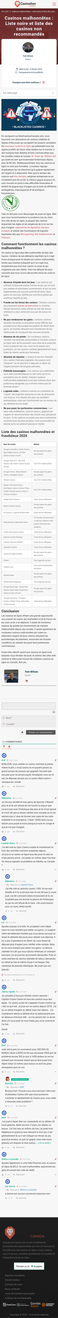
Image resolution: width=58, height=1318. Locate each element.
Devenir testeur (12, 1280)
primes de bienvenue (28, 305)
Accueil (5, 11)
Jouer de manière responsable (20, 1293)
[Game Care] (9, 1305)
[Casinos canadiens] (25, 4)
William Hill (50, 156)
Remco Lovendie (28, 1189)
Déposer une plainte (15, 1275)
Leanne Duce (26, 884)
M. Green (35, 156)
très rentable (20, 176)
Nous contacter (12, 1289)
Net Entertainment (44, 234)
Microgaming (27, 234)
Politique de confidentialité (18, 1298)
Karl (22, 1087)
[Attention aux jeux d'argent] (35, 1305)
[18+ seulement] (23, 1305)
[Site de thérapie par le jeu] (47, 1305)
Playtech (5, 237)
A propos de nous (13, 1284)
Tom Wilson (28, 56)
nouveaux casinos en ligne (18, 146)
